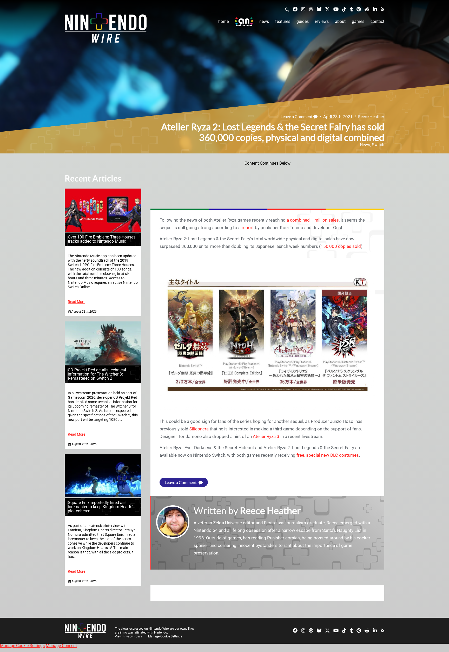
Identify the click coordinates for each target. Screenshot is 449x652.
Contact (377, 21)
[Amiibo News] (244, 21)
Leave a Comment (297, 116)
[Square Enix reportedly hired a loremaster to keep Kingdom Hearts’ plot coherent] (103, 495)
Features (282, 21)
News (264, 21)
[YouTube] (336, 9)
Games (358, 21)
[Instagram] (303, 9)
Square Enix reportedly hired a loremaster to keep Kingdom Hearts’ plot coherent (100, 506)
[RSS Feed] (382, 9)
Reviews (322, 21)
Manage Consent (61, 645)
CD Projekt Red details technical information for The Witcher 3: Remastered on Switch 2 (97, 374)
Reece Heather (371, 116)
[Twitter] (327, 9)
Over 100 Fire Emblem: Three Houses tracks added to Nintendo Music (101, 239)
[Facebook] (295, 9)
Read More (76, 302)
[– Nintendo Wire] (106, 29)
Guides (302, 21)
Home (223, 21)
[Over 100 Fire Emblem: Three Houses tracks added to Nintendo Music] (103, 230)
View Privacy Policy (128, 636)
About (340, 21)
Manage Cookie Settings (165, 636)
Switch (378, 144)
